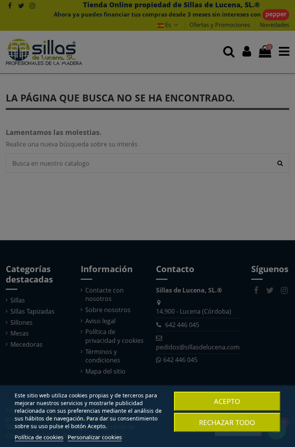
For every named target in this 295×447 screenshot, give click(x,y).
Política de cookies (39, 437)
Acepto (227, 401)
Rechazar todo (227, 422)
